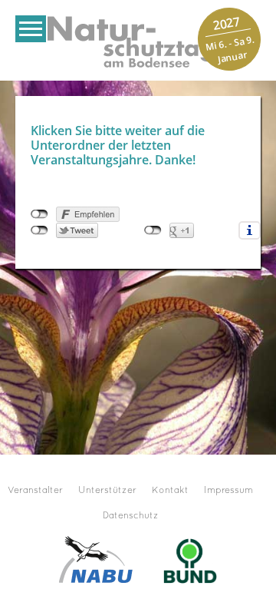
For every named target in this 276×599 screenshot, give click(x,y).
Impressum (228, 491)
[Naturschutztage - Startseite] (138, 41)
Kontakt (170, 491)
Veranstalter (35, 491)
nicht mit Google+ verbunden (153, 230)
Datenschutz (131, 516)
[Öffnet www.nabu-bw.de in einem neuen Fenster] (96, 558)
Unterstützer (107, 491)
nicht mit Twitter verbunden (39, 230)
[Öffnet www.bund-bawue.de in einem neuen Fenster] (190, 558)
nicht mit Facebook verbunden (39, 214)
